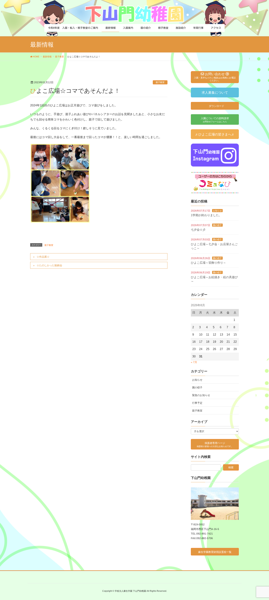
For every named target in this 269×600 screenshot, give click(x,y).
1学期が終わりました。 (206, 215)
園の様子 (217, 225)
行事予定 (197, 402)
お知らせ (217, 210)
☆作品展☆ (43, 256)
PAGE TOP (259, 578)
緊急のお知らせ (201, 395)
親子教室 (160, 82)
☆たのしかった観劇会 (49, 265)
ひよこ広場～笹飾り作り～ (208, 262)
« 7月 (194, 362)
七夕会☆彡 (198, 229)
